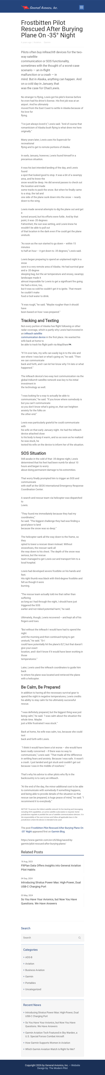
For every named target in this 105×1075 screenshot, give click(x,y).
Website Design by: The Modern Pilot (58, 1067)
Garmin (29, 976)
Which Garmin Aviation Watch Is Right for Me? (50, 1049)
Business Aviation (35, 970)
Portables (30, 982)
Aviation (29, 963)
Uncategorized (33, 989)
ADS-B (28, 957)
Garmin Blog (58, 831)
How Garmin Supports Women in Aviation (47, 1042)
